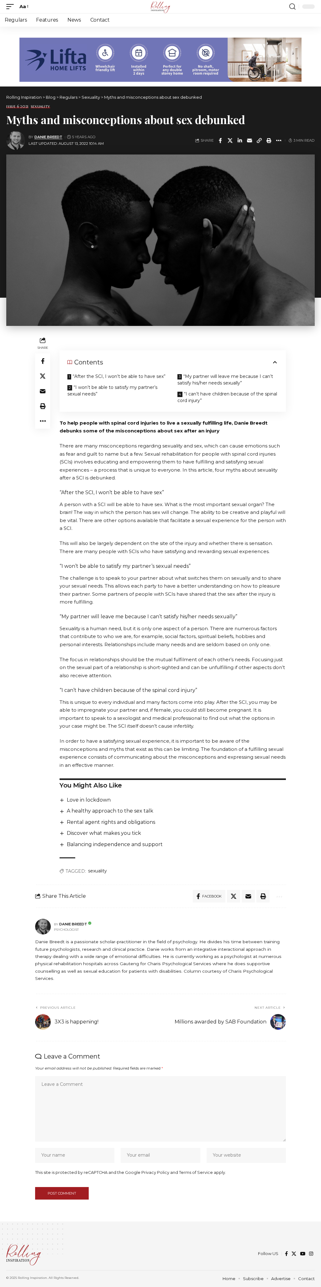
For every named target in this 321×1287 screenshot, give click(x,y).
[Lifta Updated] (160, 59)
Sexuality (40, 106)
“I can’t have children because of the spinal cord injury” (227, 397)
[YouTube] (302, 1254)
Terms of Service (196, 1172)
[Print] (269, 140)
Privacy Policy (155, 1172)
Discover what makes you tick (104, 833)
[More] (278, 140)
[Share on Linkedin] (239, 140)
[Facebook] (286, 1254)
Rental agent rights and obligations (111, 822)
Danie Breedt (48, 137)
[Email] (249, 140)
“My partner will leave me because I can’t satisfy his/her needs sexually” (225, 380)
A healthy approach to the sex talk (110, 811)
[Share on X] (230, 140)
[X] (294, 1254)
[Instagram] (311, 1254)
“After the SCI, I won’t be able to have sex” (119, 376)
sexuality (97, 871)
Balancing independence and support (115, 844)
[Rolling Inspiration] (160, 6)
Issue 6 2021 (17, 106)
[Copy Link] (259, 140)
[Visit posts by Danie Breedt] (15, 140)
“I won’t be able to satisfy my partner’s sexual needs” (112, 391)
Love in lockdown (89, 800)
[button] (11, 7)
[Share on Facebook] (220, 140)
